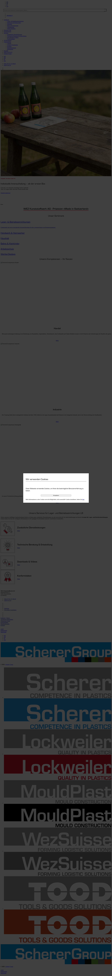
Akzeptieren (56, 495)
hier (83, 499)
